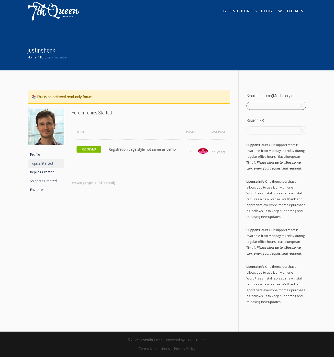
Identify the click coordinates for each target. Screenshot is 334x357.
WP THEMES (290, 11)
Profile (35, 154)
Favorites (37, 189)
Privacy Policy (184, 348)
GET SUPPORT (238, 11)
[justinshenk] (46, 129)
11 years (218, 152)
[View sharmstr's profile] (203, 150)
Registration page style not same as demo (142, 149)
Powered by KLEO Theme (186, 339)
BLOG (266, 11)
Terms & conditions (154, 348)
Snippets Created (43, 180)
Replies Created (42, 172)
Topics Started (41, 163)
